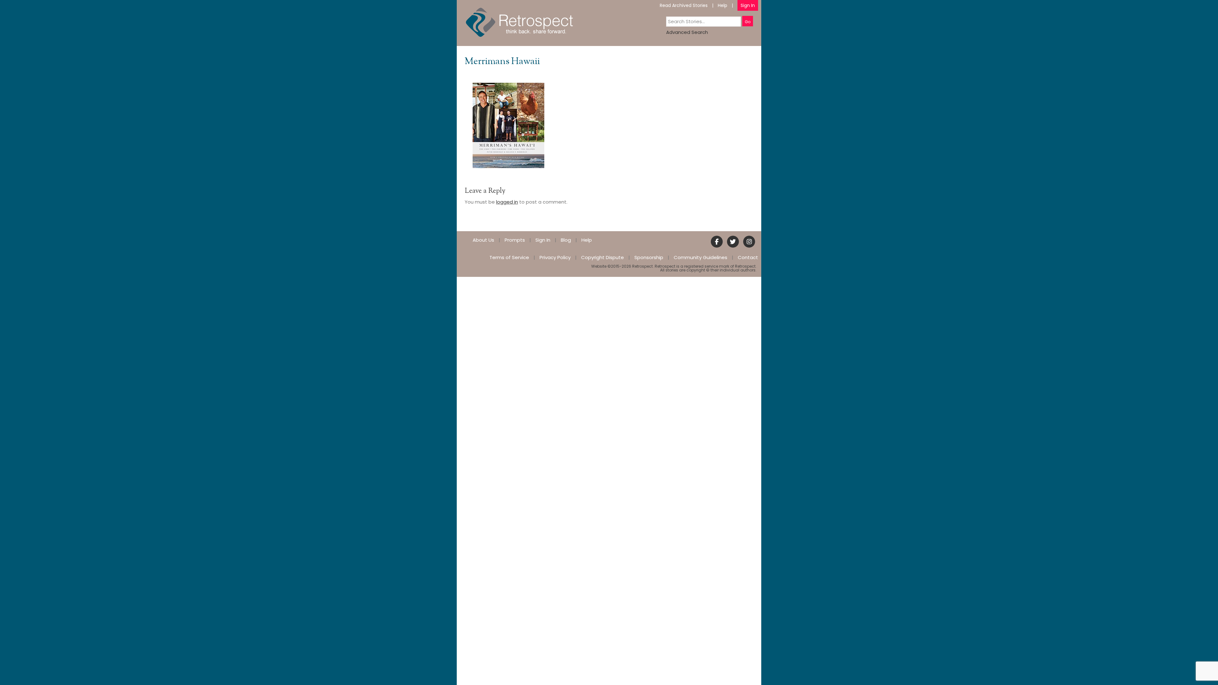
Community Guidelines (700, 257)
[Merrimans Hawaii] (508, 125)
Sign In (748, 5)
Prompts (515, 240)
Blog (566, 240)
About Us (483, 240)
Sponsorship (648, 257)
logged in (507, 202)
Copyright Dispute (602, 257)
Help (722, 5)
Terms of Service (509, 257)
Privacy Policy (555, 257)
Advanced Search (687, 32)
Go (747, 21)
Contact (748, 257)
